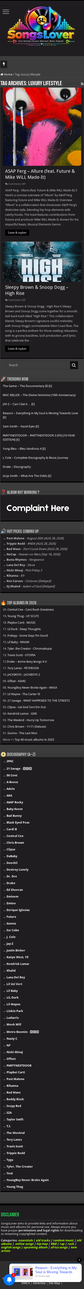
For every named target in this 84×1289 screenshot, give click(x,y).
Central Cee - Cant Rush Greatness (30, 609)
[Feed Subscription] (82, 84)
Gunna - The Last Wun (22, 733)
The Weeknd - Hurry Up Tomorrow (30, 720)
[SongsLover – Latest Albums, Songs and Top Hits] (42, 25)
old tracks (43, 1240)
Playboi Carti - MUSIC (21, 622)
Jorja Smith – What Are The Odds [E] (27, 476)
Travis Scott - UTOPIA (21, 655)
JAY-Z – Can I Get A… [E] (19, 404)
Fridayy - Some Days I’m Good (27, 635)
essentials (25, 1240)
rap (62, 1244)
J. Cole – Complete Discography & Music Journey (35, 457)
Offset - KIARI (16, 681)
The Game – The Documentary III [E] (27, 386)
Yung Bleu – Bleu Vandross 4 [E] (24, 448)
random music (63, 1240)
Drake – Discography (17, 467)
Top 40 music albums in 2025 (34, 739)
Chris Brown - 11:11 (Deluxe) (26, 726)
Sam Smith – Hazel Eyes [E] (21, 426)
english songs (10, 1247)
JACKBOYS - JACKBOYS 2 (23, 674)
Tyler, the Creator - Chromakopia (29, 648)
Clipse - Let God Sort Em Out (26, 707)
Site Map (54, 1283)
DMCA (25, 1283)
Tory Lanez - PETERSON (23, 668)
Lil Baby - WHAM (18, 642)
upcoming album (35, 1247)
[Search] (74, 365)
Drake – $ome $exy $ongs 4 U (27, 661)
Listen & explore (17, 232)
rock (70, 1244)
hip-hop (42, 1244)
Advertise (39, 1283)
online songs (24, 1244)
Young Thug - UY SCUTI (23, 616)
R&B (53, 1244)
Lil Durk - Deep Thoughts (24, 629)
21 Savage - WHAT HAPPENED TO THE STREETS (38, 700)
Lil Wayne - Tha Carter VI (23, 694)
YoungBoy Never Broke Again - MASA (32, 687)
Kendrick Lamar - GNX (22, 713)
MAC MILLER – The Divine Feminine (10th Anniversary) (39, 395)
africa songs (58, 1247)
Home (7, 74)
